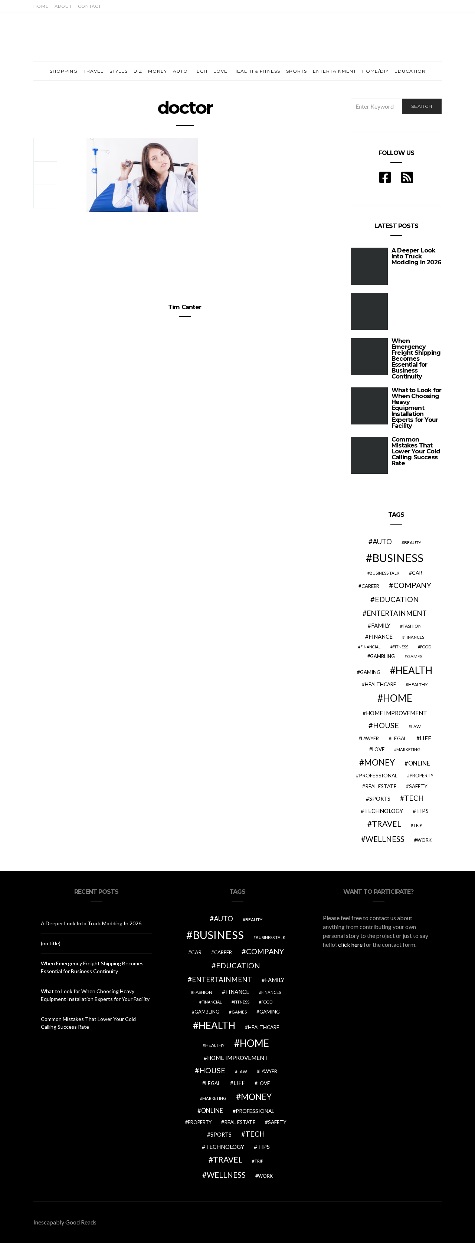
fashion (412, 626)
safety (418, 786)
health (414, 670)
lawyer (370, 738)
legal (399, 738)
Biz (138, 71)
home (397, 698)
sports (379, 798)
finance (380, 636)
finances (414, 637)
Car (417, 572)
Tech (200, 71)
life (425, 738)
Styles (118, 71)
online (419, 763)
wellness (385, 838)
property (421, 775)
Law (416, 726)
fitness (400, 646)
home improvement (396, 713)
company (412, 585)
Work (424, 840)
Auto (180, 71)
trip (417, 825)
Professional (378, 775)
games (414, 656)
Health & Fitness (256, 71)
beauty (412, 542)
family (380, 625)
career (370, 586)
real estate (380, 786)
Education (410, 71)
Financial (370, 646)
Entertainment (334, 71)
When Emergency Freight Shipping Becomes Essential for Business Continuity (416, 358)
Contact (89, 6)
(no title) (50, 943)
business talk (384, 573)
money (379, 762)
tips (422, 810)
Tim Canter (184, 307)
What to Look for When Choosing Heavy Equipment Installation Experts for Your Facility (416, 408)
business (397, 557)
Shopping (64, 71)
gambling (382, 656)
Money (157, 71)
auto (382, 541)
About (63, 6)
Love (220, 71)
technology (383, 810)
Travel (93, 71)
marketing (408, 749)
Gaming (370, 672)
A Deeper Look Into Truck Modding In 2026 (91, 923)
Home (41, 6)
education (397, 599)
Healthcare (380, 684)
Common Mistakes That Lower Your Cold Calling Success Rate (416, 451)
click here (350, 944)
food (425, 646)
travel (386, 824)
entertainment (397, 613)
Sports (296, 71)
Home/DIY (375, 71)
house (386, 725)
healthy (418, 684)
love (378, 749)
